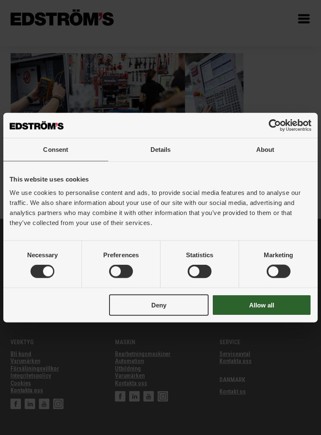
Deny (158, 304)
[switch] (121, 271)
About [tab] (265, 149)
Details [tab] (160, 149)
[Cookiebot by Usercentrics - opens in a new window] (274, 125)
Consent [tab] (55, 149)
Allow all (261, 304)
